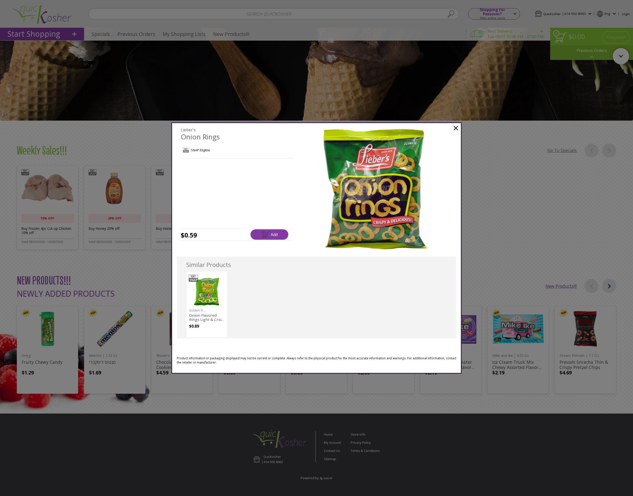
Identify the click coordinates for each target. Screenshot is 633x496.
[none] (207, 304)
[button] (375, 189)
